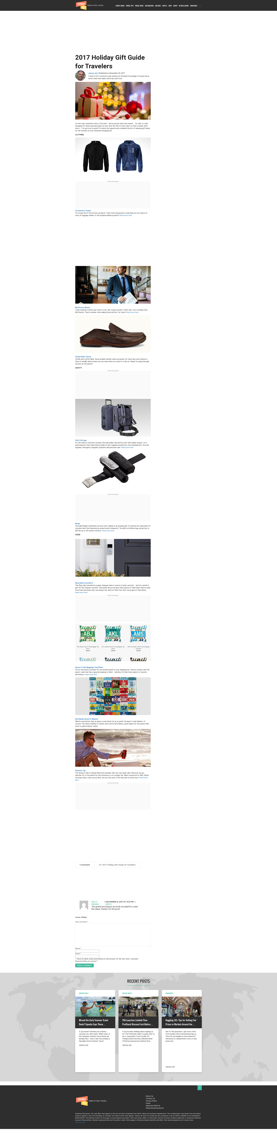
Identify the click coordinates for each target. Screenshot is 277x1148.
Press (148, 1103)
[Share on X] (2, 571)
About (175, 6)
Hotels (164, 6)
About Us (149, 1096)
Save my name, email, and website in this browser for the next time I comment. (108, 959)
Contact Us (150, 1098)
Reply (109, 904)
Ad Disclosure (184, 6)
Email (78, 954)
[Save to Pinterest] (2, 576)
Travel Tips (130, 6)
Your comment (81, 922)
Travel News (139, 6)
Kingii (77, 524)
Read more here (132, 312)
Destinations (149, 6)
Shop (170, 6)
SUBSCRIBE (193, 6)
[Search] (200, 5)
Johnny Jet (92, 73)
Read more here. (126, 215)
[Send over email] (2, 581)
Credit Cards (120, 6)
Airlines (158, 6)
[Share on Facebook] (2, 566)
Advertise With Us (153, 1106)
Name (78, 948)
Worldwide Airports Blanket (86, 719)
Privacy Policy (151, 1101)
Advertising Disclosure (155, 1108)
